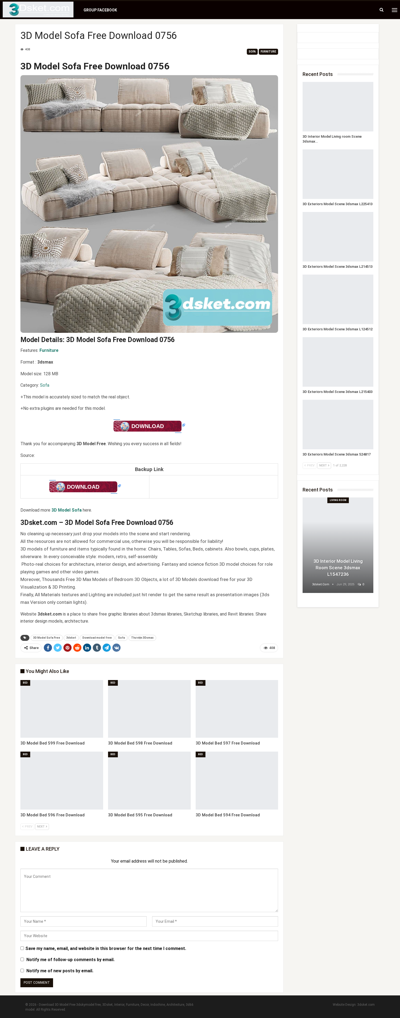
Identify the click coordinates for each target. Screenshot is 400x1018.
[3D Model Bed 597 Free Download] (237, 709)
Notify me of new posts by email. (59, 970)
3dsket (71, 637)
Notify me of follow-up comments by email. (70, 959)
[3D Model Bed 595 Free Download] (149, 781)
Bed (25, 682)
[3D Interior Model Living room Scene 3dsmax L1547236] (338, 106)
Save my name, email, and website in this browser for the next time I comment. (105, 948)
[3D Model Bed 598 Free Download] (149, 709)
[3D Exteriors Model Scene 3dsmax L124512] (338, 299)
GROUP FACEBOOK (100, 10)
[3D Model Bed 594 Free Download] (237, 781)
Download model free (97, 637)
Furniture (268, 51)
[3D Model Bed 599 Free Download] (61, 709)
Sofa (252, 51)
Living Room (338, 500)
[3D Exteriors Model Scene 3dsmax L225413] (338, 174)
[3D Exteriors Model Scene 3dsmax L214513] (338, 237)
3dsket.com (366, 1005)
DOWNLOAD (147, 426)
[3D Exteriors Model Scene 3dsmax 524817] (338, 424)
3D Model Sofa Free (46, 637)
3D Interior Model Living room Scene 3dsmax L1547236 (338, 567)
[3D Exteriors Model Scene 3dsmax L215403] (338, 362)
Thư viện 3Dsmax (142, 637)
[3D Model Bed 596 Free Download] (61, 781)
